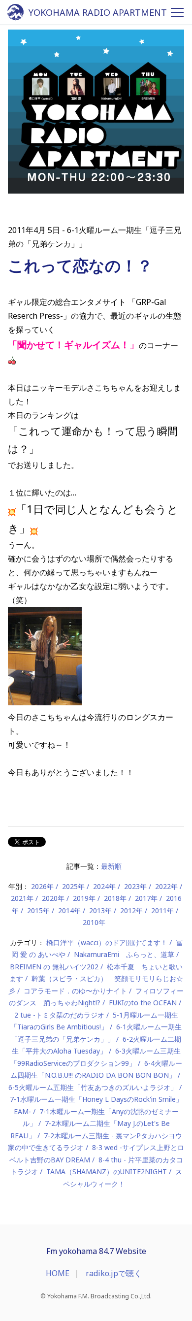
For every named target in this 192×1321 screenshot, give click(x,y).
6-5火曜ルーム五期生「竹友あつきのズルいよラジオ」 (92, 1087)
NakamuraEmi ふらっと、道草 (124, 954)
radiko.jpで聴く (114, 1273)
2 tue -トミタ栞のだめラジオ (59, 1015)
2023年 (135, 886)
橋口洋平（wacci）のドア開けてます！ (106, 942)
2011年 (162, 910)
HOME (57, 1273)
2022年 (166, 886)
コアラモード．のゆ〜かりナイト (75, 990)
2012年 (131, 910)
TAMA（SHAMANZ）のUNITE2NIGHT (106, 1171)
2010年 (94, 922)
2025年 (73, 886)
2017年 (146, 898)
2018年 (115, 898)
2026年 (42, 886)
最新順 (111, 866)
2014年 (69, 910)
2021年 (22, 898)
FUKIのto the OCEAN (143, 1002)
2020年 (53, 898)
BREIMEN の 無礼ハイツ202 (54, 966)
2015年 (38, 910)
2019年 (84, 898)
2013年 (100, 910)
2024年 (104, 886)
